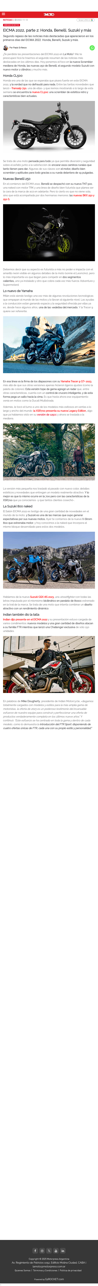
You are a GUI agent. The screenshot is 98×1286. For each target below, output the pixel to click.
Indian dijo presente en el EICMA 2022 (25, 619)
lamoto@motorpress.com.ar (49, 1266)
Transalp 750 (18, 88)
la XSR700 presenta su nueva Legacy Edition (59, 410)
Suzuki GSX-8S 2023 (42, 596)
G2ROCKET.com (54, 1279)
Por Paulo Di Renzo (18, 47)
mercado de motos (11, 25)
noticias (8, 20)
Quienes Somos (22, 1270)
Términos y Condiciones (45, 1270)
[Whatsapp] (92, 47)
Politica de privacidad (71, 1270)
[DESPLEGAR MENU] (3, 14)
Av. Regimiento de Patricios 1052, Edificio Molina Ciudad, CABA (48, 1262)
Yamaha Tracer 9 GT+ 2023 (76, 381)
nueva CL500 (40, 92)
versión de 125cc (47, 414)
